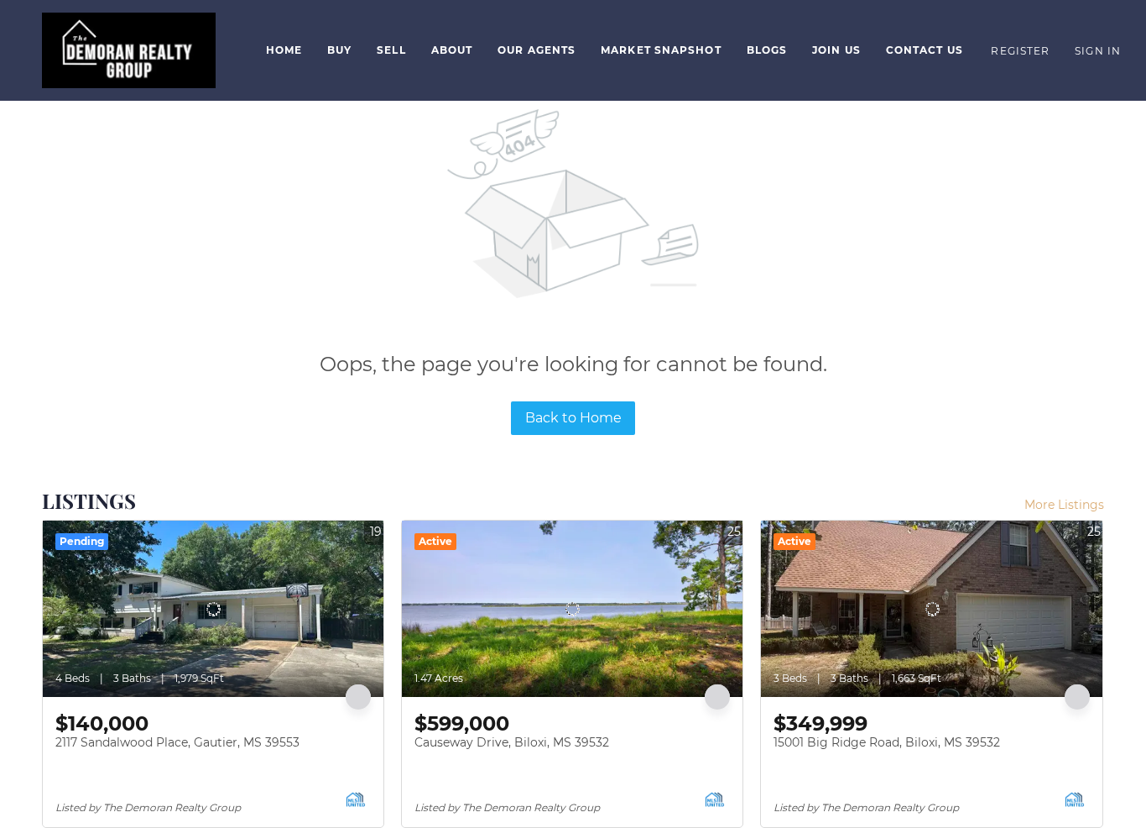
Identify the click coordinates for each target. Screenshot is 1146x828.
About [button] (452, 50)
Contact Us (924, 50)
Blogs (767, 50)
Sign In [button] (1098, 51)
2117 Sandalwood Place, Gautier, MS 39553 (177, 742)
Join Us (836, 50)
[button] (129, 50)
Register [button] (1020, 51)
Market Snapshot (661, 50)
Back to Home (573, 418)
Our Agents (536, 50)
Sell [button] (391, 50)
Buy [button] (339, 50)
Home (284, 50)
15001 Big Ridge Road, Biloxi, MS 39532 (887, 742)
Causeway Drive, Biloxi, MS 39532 (511, 742)
